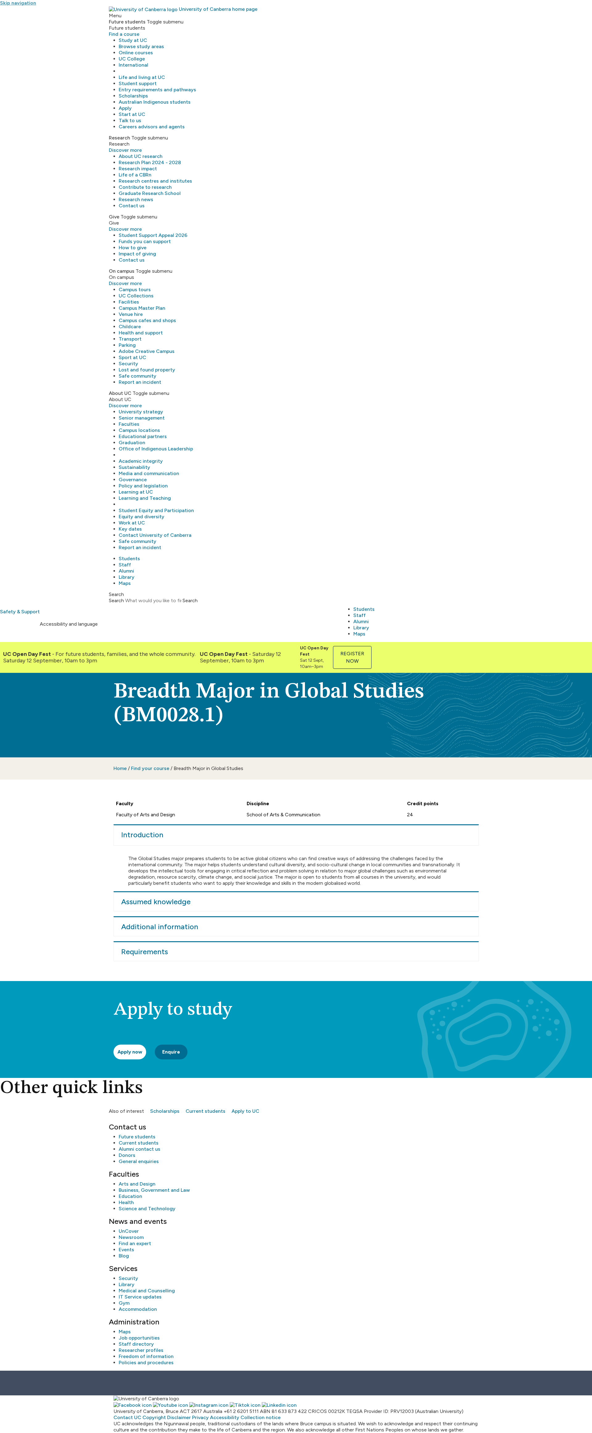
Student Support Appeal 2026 (153, 235)
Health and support (141, 333)
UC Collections (136, 296)
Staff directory (136, 1344)
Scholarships (133, 96)
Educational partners (143, 436)
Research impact (138, 169)
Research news (136, 199)
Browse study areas (141, 46)
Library (126, 577)
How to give (132, 248)
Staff (125, 565)
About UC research (140, 156)
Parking (127, 345)
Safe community (137, 376)
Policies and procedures (146, 1362)
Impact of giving (137, 254)
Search (116, 600)
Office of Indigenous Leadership (156, 449)
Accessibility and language (69, 624)
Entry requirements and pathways (157, 90)
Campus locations (139, 430)
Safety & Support (20, 612)
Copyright (154, 1417)
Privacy (200, 1417)
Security (128, 364)
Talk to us (130, 120)
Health (126, 1202)
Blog (124, 1256)
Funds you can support (145, 241)
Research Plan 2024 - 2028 (150, 162)
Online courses (136, 53)
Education (130, 1196)
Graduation (132, 442)
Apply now (129, 1052)
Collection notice (260, 1417)
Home (120, 768)
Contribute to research (145, 187)
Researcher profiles (141, 1350)
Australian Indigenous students (155, 102)
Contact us (132, 206)
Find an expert (135, 1243)
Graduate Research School (150, 193)
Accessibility (224, 1417)
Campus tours (135, 289)
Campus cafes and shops (147, 320)
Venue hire (131, 314)
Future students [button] (127, 22)
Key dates (130, 529)
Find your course (150, 768)
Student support (138, 83)
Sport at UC (132, 357)
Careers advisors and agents (152, 127)
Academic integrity (141, 461)
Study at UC (133, 40)
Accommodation (138, 1309)
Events (126, 1250)
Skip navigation (18, 3)
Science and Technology (147, 1208)
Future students (137, 1137)
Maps (125, 583)
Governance (133, 479)
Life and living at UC (142, 77)
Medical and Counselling (147, 1291)
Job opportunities (139, 1338)
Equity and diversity (141, 517)
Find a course (124, 34)
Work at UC (132, 523)
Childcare (130, 326)
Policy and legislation (143, 486)
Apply (125, 108)
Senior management (142, 418)
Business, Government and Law (154, 1190)
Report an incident (140, 382)
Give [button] (114, 217)
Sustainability (134, 467)
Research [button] (119, 138)
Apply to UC (245, 1111)
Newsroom (131, 1237)
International (133, 65)
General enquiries (139, 1161)
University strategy (141, 412)
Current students (205, 1111)
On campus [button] (121, 271)
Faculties (129, 424)
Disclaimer (179, 1417)
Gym (124, 1303)
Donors (127, 1155)
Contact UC (127, 1417)
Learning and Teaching (145, 498)
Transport (130, 339)
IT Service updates (140, 1297)
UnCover (129, 1231)
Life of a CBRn (135, 175)
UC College (132, 59)
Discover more (125, 150)
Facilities (129, 302)
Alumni (126, 571)
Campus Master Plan (142, 308)
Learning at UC (136, 492)
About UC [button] (120, 393)
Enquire (171, 1052)
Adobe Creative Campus (147, 351)
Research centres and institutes (155, 181)
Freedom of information (146, 1356)
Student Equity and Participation (156, 510)
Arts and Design (137, 1184)
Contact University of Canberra (155, 535)
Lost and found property (147, 370)
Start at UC (132, 114)
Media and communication (149, 473)
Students (129, 558)
